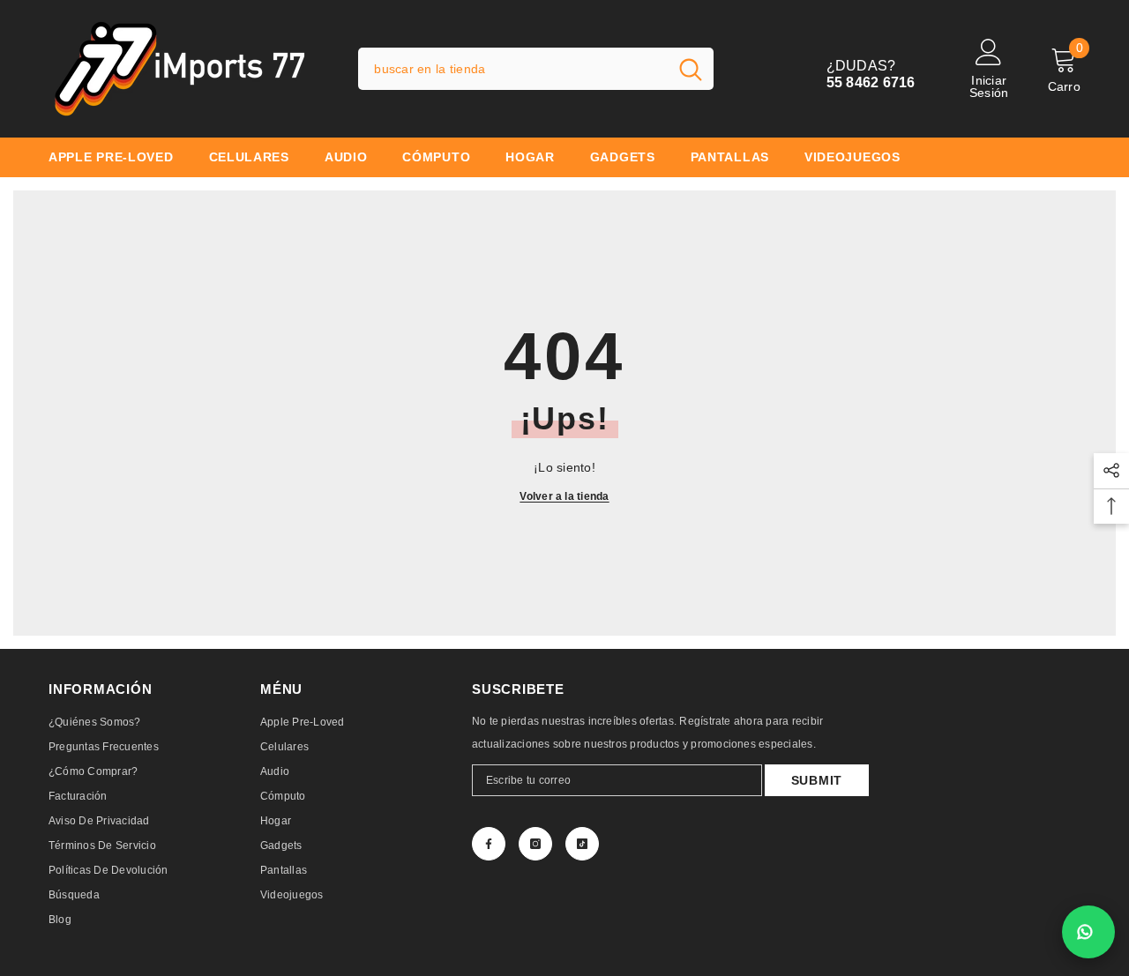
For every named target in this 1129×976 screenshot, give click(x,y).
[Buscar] (536, 69)
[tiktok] (582, 844)
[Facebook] (488, 844)
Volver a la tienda (564, 496)
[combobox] (513, 69)
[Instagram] (535, 844)
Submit (816, 780)
